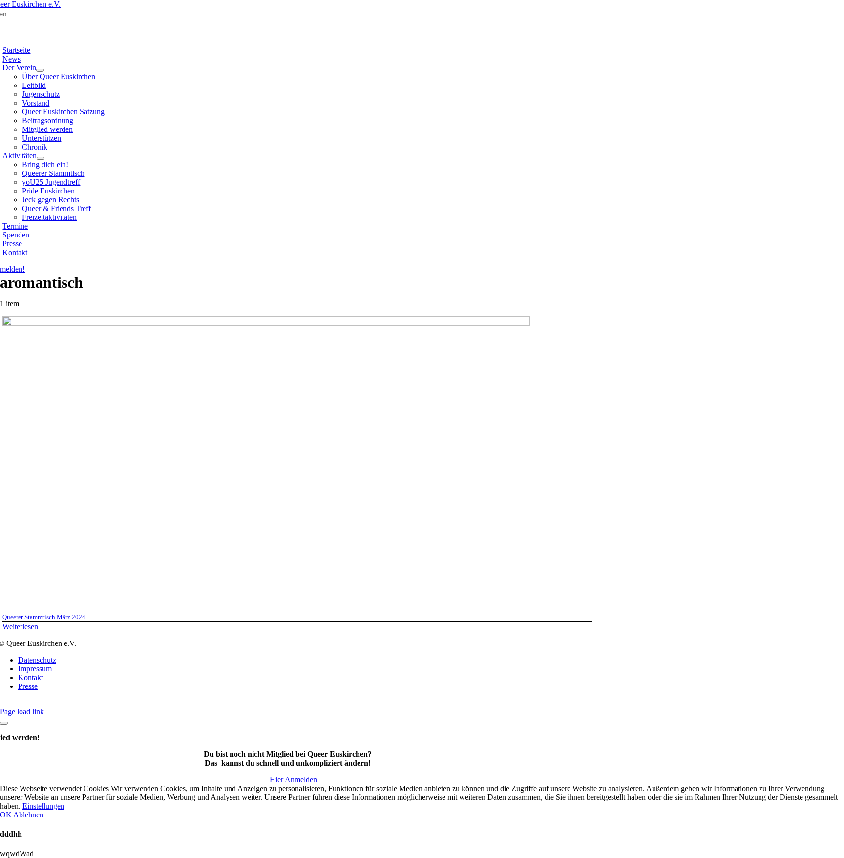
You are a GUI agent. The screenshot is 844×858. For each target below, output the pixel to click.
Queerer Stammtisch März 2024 (43, 617)
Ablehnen (28, 815)
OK (6, 815)
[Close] (4, 723)
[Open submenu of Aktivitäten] (40, 158)
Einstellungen (43, 806)
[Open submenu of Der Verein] (40, 70)
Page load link (22, 712)
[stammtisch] (266, 323)
